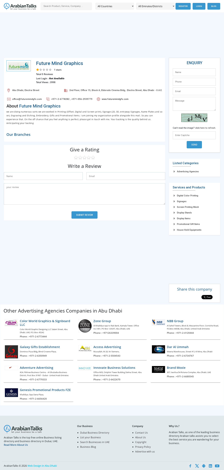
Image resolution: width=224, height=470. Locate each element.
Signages (182, 201)
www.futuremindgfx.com (115, 99)
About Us (140, 437)
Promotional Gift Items (188, 224)
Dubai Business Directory (94, 432)
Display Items (183, 218)
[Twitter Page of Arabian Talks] (197, 466)
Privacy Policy (143, 447)
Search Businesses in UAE (95, 442)
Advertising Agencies (188, 171)
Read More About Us (16, 445)
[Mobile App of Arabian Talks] (204, 466)
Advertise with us (145, 451)
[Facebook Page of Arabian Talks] (190, 466)
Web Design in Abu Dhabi (42, 465)
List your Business (90, 437)
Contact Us (141, 432)
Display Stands (184, 212)
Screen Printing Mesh (188, 207)
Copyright (140, 442)
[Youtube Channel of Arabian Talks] (217, 466)
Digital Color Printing (187, 195)
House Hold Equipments (189, 230)
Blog (213, 6)
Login (199, 6)
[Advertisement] (95, 36)
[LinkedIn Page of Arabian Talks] (210, 466)
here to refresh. (208, 128)
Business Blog (88, 447)
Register (183, 6)
